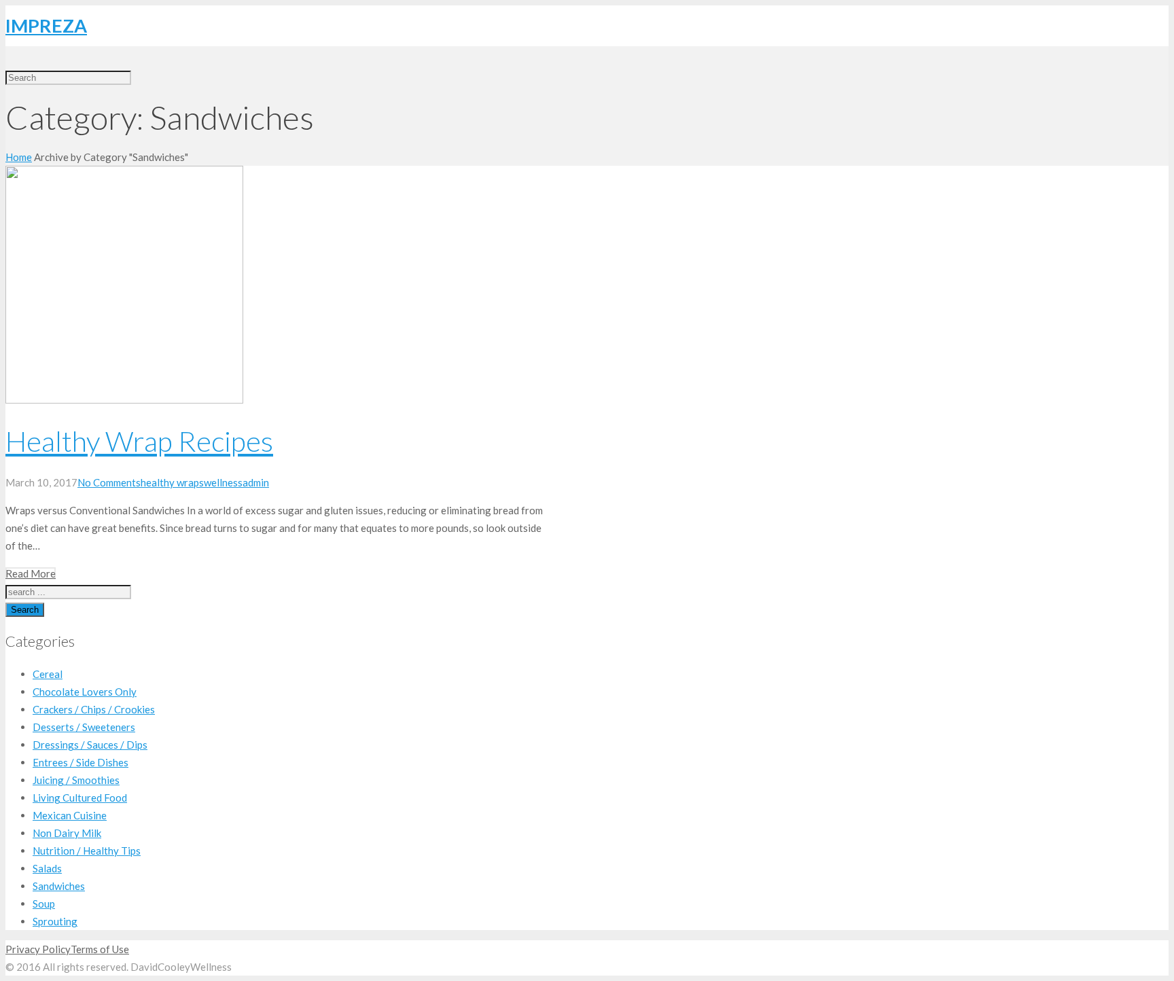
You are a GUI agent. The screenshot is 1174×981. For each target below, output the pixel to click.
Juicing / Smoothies (76, 780)
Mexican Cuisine (70, 815)
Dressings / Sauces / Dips (90, 744)
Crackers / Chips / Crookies (94, 709)
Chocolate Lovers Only (85, 691)
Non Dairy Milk (67, 833)
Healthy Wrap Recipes (139, 441)
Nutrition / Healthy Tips (87, 850)
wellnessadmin (236, 482)
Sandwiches (59, 886)
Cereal (48, 674)
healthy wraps (172, 482)
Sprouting (55, 921)
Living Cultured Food (80, 797)
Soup (44, 903)
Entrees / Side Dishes (80, 762)
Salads (47, 868)
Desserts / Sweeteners (84, 727)
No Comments (109, 482)
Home (18, 157)
